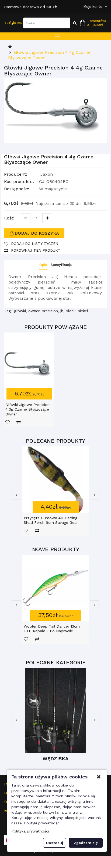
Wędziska (55, 758)
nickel (83, 311)
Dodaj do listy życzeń (34, 243)
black (70, 311)
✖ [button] (98, 777)
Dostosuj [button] (54, 843)
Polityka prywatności (30, 831)
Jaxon (46, 174)
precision (50, 311)
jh (61, 311)
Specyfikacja (61, 265)
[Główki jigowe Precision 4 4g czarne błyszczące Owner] (55, 110)
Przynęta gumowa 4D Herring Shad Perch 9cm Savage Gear (51, 520)
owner (33, 311)
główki (20, 311)
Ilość (9, 218)
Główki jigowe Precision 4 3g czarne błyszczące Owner (27, 409)
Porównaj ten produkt (36, 250)
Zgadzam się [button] (86, 843)
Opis (43, 265)
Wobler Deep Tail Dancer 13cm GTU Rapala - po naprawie (52, 628)
